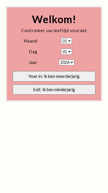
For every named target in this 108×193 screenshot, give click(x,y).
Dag (33, 51)
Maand (30, 40)
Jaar (33, 62)
